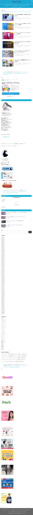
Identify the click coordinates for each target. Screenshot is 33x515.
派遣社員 (2, 345)
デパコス (2, 328)
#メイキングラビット (18, 365)
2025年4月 (3, 257)
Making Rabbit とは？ (6, 136)
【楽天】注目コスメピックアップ (25, 5)
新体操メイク (3, 342)
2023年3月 (3, 289)
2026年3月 (3, 243)
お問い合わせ (24, 511)
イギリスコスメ (3, 321)
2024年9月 (3, 266)
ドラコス (2, 331)
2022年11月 (3, 294)
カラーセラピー (3, 323)
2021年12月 (3, 308)
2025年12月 (3, 247)
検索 (2, 230)
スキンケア (3, 327)
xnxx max (22, 359)
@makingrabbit (5, 364)
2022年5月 (3, 302)
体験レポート (3, 341)
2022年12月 (3, 293)
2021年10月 (3, 311)
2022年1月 (3, 307)
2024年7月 (3, 269)
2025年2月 (3, 260)
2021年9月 (3, 312)
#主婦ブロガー (12, 73)
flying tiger (3, 199)
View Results (17, 204)
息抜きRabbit (13, 511)
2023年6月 (3, 285)
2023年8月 (3, 283)
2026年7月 (3, 238)
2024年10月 (3, 265)
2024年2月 (3, 275)
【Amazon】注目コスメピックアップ (17, 5)
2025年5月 (3, 256)
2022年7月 (3, 299)
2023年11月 (3, 279)
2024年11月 (3, 264)
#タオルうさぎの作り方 (6, 73)
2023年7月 (3, 284)
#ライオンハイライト (16, 191)
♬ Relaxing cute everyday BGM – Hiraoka (12, 192)
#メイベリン (23, 365)
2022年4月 (3, 303)
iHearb (2, 318)
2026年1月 (3, 246)
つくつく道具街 (6, 5)
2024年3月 (3, 274)
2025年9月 (3, 251)
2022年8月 (3, 298)
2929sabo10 (23, 357)
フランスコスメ (3, 332)
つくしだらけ (9, 511)
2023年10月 (3, 280)
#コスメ (7, 191)
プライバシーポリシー (19, 511)
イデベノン (3, 322)
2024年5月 (3, 271)
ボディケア (3, 335)
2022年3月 (3, 304)
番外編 (2, 346)
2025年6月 (3, 255)
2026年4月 (3, 242)
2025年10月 (3, 250)
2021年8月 (3, 313)
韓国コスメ (3, 349)
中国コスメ (3, 340)
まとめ (2, 336)
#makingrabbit (17, 73)
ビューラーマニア (10, 5)
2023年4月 (3, 288)
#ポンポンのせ (22, 191)
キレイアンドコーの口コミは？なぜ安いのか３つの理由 (9, 361)
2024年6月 (3, 270)
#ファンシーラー (10, 191)
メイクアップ (3, 337)
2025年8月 (3, 252)
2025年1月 (3, 261)
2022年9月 (3, 297)
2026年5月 (3, 241)
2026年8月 (3, 237)
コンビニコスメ (3, 326)
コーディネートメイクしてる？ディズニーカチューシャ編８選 (10, 357)
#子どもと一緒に (21, 73)
